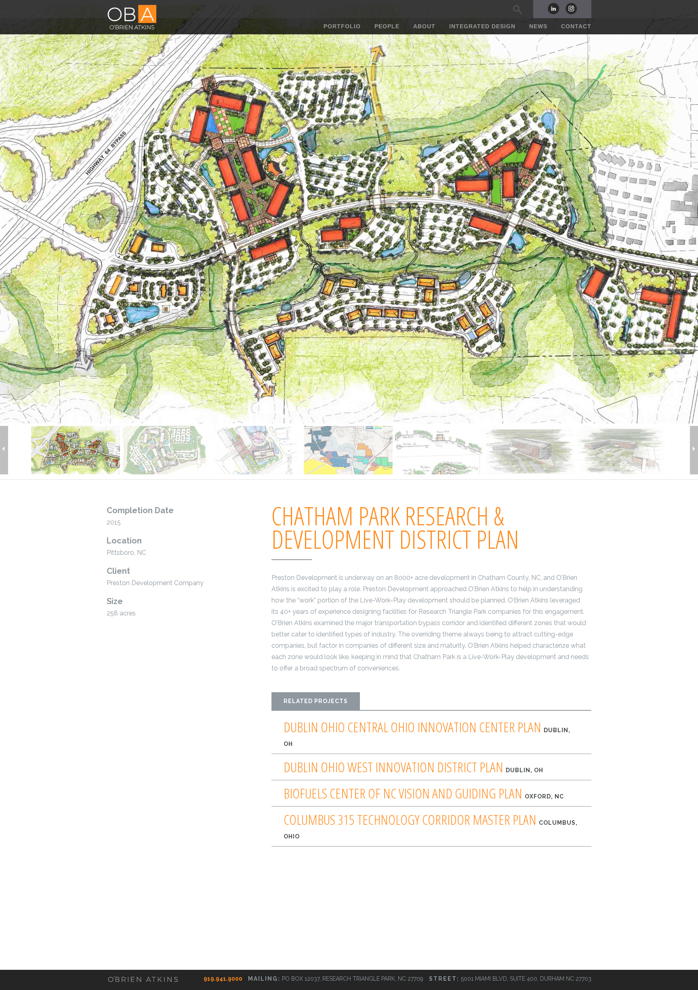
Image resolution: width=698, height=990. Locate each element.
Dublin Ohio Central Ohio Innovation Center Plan (427, 733)
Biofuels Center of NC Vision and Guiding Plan (424, 793)
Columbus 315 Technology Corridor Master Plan (431, 826)
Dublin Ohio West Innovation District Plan (413, 767)
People (386, 26)
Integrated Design (482, 26)
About (424, 26)
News (538, 26)
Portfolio (342, 26)
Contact (576, 26)
